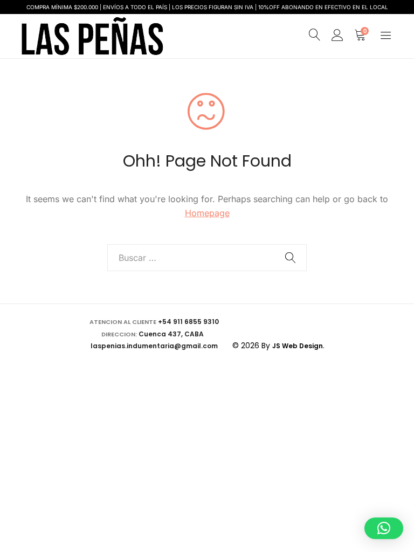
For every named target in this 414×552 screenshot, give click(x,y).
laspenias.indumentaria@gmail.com (154, 345)
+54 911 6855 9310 (188, 321)
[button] (383, 528)
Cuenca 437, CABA (173, 334)
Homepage (207, 213)
